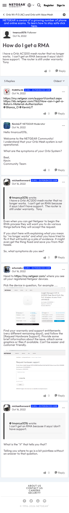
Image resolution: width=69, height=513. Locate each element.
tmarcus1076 (19, 32)
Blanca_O (12, 107)
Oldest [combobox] (59, 81)
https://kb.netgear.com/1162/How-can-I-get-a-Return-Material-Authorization (34, 102)
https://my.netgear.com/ (30, 276)
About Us (34, 485)
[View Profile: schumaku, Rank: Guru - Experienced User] (7, 269)
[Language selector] (31, 5)
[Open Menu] (64, 14)
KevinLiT (27, 107)
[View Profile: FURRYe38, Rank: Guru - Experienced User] (7, 91)
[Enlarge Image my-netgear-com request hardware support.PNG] (34, 306)
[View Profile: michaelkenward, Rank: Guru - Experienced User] (7, 182)
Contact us (34, 488)
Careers (34, 490)
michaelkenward (21, 180)
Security (34, 492)
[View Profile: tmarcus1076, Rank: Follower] (7, 34)
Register (49, 5)
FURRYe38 (17, 90)
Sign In (61, 5)
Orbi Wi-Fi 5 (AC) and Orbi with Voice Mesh (29, 14)
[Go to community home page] (17, 5)
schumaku (17, 268)
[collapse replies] (34, 87)
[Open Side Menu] (4, 5)
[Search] (39, 5)
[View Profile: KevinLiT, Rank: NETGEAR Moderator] (7, 125)
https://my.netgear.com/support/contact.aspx (33, 98)
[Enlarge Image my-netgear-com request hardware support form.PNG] (34, 370)
